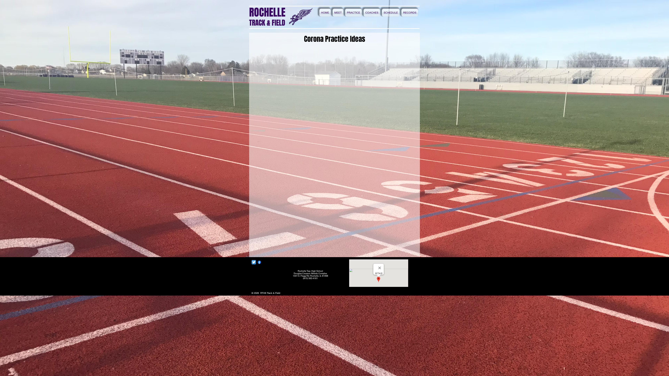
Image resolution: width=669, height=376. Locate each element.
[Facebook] (259, 262)
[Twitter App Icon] (254, 262)
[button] (338, 13)
